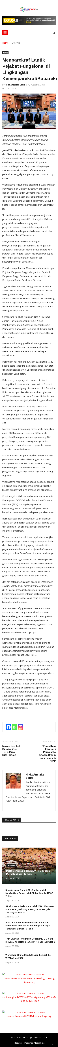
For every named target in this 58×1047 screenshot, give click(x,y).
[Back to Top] (52, 1044)
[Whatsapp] (14, 727)
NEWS (5, 53)
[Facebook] (8, 727)
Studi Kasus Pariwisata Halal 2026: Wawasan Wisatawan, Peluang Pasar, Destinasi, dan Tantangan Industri (29, 909)
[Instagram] (20, 727)
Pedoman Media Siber (34, 1042)
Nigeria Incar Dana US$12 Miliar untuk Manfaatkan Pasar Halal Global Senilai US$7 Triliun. (29, 893)
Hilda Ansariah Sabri (15, 84)
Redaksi (18, 1042)
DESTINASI (11, 865)
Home (5, 42)
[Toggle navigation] (5, 32)
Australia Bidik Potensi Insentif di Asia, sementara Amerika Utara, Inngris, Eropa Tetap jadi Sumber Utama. (27, 925)
